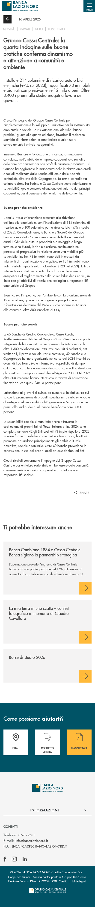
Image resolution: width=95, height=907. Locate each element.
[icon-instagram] (14, 859)
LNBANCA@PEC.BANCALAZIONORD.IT (39, 846)
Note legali (79, 881)
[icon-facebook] (4, 859)
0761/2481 (26, 835)
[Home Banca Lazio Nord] (20, 6)
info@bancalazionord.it (31, 840)
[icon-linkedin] (24, 859)
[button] (89, 6)
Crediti (63, 881)
